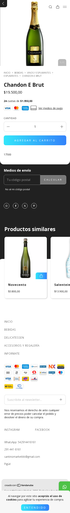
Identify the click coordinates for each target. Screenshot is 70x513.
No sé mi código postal (17, 189)
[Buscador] (50, 7)
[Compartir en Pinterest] (34, 206)
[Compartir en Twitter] (25, 206)
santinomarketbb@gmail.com (22, 456)
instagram (12, 429)
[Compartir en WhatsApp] (6, 206)
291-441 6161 (12, 449)
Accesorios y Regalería (21, 345)
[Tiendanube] (19, 486)
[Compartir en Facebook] (15, 206)
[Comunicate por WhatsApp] (64, 487)
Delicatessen (14, 337)
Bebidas (18, 72)
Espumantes (11, 75)
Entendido (35, 507)
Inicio (7, 72)
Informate (12, 353)
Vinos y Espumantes (39, 72)
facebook (42, 429)
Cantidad (10, 118)
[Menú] (65, 7)
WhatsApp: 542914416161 (20, 442)
